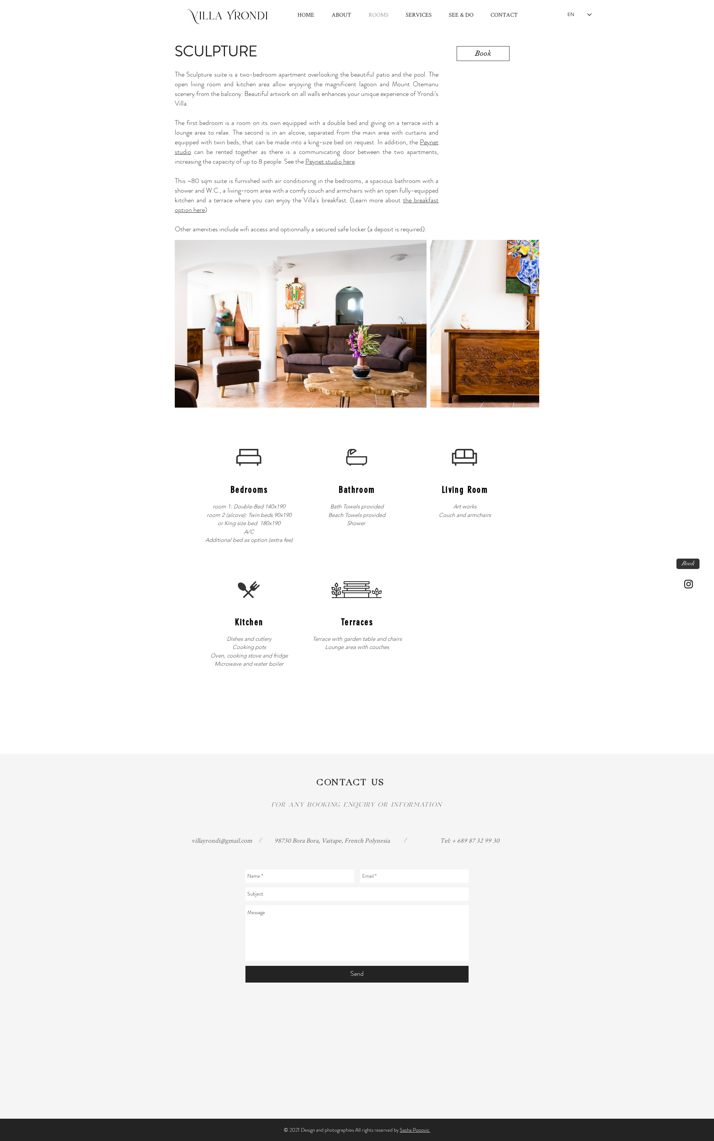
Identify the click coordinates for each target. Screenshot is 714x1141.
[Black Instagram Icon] (688, 584)
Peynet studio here (330, 161)
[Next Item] (526, 323)
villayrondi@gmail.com (222, 840)
